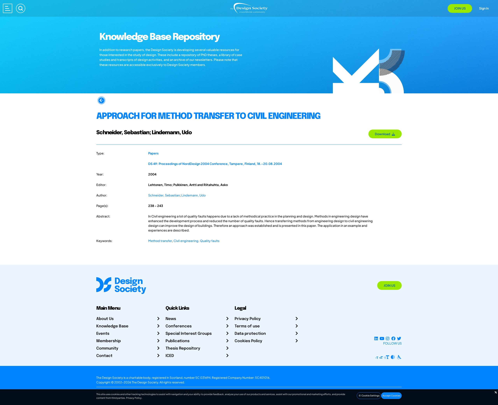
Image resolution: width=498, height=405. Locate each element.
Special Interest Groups (189, 334)
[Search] (20, 8)
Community (107, 348)
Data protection (250, 334)
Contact (104, 356)
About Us (105, 319)
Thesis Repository (183, 348)
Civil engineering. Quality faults (196, 241)
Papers (153, 153)
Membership (108, 341)
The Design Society (145, 382)
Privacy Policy (248, 319)
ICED (170, 356)
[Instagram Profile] (387, 339)
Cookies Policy (248, 341)
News (171, 319)
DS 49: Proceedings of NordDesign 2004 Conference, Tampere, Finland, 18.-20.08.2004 (215, 164)
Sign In (484, 8)
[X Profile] (399, 339)
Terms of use (247, 326)
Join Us (460, 8)
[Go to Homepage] (249, 8)
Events (102, 334)
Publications (177, 341)
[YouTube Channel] (381, 339)
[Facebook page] (393, 339)
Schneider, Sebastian (164, 195)
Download (383, 134)
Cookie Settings (370, 395)
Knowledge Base (112, 326)
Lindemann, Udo (193, 195)
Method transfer (160, 241)
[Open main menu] (7, 8)
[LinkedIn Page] (376, 339)
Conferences (179, 326)
